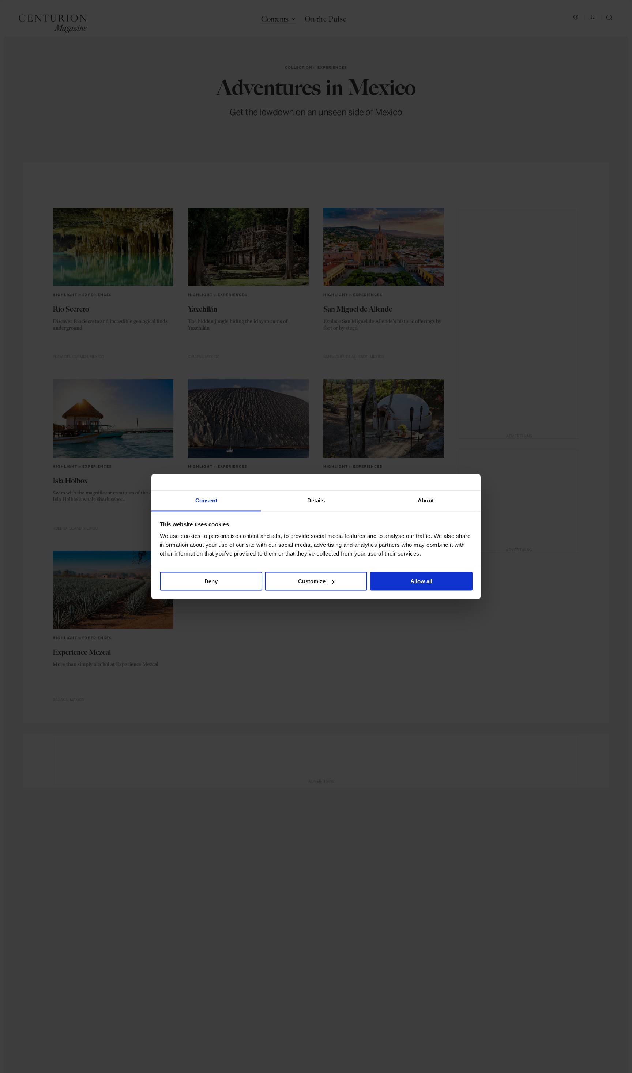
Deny (211, 581)
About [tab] (426, 500)
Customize (312, 581)
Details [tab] (316, 500)
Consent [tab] (206, 500)
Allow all (421, 581)
